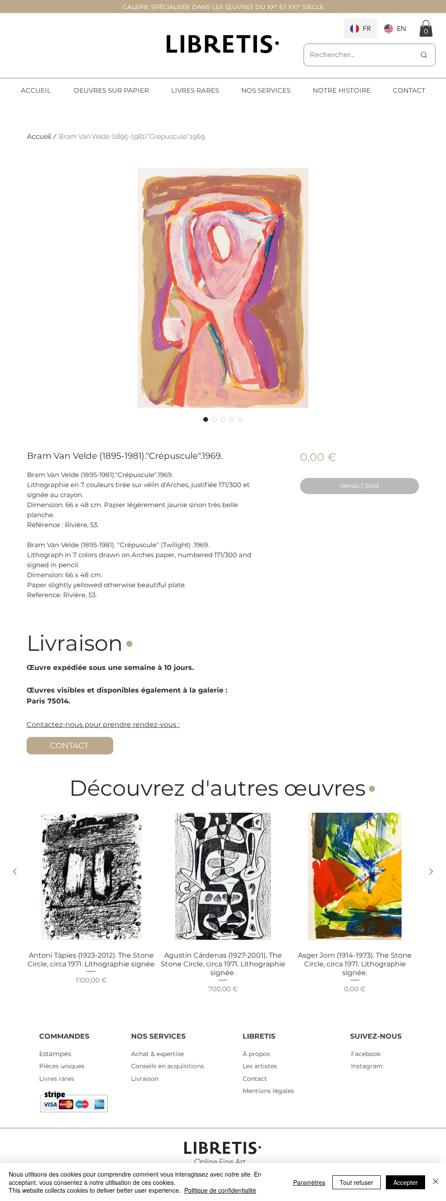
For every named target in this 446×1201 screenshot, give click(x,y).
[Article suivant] (431, 871)
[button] (426, 28)
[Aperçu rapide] (91, 876)
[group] (223, 912)
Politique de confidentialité (220, 1190)
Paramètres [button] (309, 1182)
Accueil (39, 136)
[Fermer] (435, 1182)
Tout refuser (356, 1182)
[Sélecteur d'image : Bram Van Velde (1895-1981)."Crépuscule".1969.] (205, 419)
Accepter (405, 1182)
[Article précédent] (15, 871)
